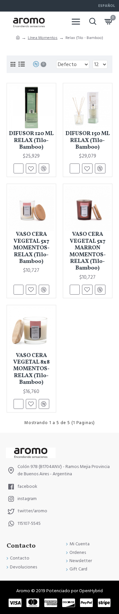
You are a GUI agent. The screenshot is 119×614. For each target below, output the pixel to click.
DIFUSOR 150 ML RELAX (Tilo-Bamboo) (87, 140)
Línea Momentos (43, 38)
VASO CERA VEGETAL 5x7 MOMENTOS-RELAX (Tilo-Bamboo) (31, 248)
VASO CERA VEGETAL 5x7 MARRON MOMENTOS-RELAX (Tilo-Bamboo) (87, 251)
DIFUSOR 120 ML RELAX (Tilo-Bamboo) (31, 140)
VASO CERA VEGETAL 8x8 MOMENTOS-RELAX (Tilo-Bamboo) (31, 369)
